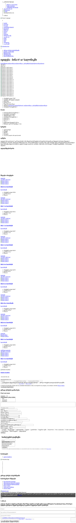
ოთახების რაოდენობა (7, 418)
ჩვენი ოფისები (11, 6)
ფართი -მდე (4, 414)
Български (6, 28)
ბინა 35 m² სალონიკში (7, 339)
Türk (5, 41)
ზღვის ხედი (11, 429)
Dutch (5, 32)
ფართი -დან (4, 412)
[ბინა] (8, 398)
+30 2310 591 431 (8, 8)
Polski (5, 38)
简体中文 (6, 30)
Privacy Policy (21, 383)
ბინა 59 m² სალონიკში (7, 264)
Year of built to (4, 423)
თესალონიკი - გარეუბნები (22, 63)
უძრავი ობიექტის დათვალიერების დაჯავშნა (52, 382)
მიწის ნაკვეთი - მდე (6, 428)
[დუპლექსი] (8, 400)
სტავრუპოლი (34, 63)
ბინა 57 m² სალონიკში (7, 245)
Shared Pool (51, 429)
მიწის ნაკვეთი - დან (6, 426)
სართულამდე (4, 417)
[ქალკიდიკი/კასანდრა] (8, 443)
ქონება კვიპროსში (9, 51)
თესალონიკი (11, 63)
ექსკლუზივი (22, 431)
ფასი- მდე (3, 411)
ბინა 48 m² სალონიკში (7, 322)
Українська (6, 42)
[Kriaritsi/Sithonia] (8, 445)
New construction (59, 429)
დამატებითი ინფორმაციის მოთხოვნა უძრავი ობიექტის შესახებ (20, 382)
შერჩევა (3, 432)
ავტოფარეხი (19, 429)
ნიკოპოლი (41, 63)
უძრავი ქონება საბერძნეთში (11, 50)
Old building (5, 431)
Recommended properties (10, 481)
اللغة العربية (6, 43)
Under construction (70, 429)
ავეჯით (27, 429)
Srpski (5, 39)
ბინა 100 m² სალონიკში (7, 303)
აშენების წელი (5, 421)
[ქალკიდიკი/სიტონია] (8, 444)
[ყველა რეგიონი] (8, 442)
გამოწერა (4, 447)
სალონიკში (4, 189)
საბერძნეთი (4, 63)
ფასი (2, 409)
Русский (6, 25)
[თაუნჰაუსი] (8, 401)
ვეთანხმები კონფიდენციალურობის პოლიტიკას (13, 517)
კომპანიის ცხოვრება (12, 7)
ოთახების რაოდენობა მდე (8, 420)
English (5, 23)
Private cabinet (7, 488)
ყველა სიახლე (8, 457)
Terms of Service (28, 383)
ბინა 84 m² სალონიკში (7, 283)
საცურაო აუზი (42, 429)
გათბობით (34, 429)
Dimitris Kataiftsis (5, 372)
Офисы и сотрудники (12, 4)
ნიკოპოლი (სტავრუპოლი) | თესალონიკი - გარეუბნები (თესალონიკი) (28, 105)
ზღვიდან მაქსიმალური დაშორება (10, 425)
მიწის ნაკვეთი (14, 431)
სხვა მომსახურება (9, 56)
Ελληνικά (6, 24)
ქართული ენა (7, 35)
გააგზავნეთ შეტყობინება (7, 387)
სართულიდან (4, 415)
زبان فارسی (7, 37)
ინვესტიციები (7, 54)
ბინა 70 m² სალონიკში (7, 358)
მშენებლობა (7, 53)
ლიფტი (4, 429)
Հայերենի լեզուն (9, 27)
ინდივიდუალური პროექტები (12, 483)
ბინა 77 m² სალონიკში (7, 206)
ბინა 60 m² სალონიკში (7, 186)
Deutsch (5, 31)
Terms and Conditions (9, 487)
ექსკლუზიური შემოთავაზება (11, 484)
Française (6, 34)
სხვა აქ (20, 495)
